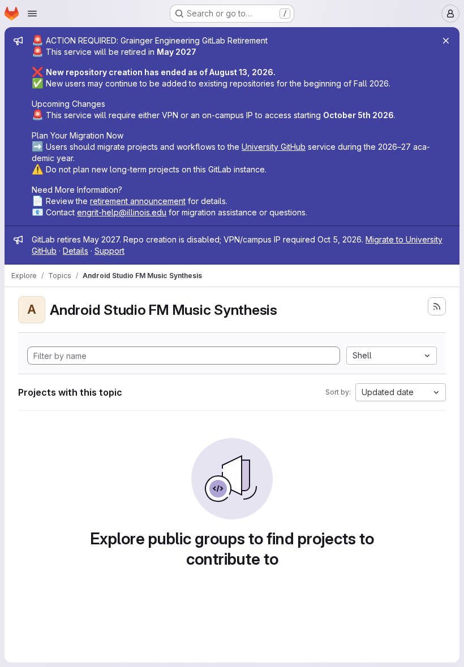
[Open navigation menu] (32, 14)
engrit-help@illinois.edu (121, 212)
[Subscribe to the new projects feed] (437, 306)
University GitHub (274, 146)
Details (75, 250)
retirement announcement (138, 201)
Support (109, 250)
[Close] (446, 40)
